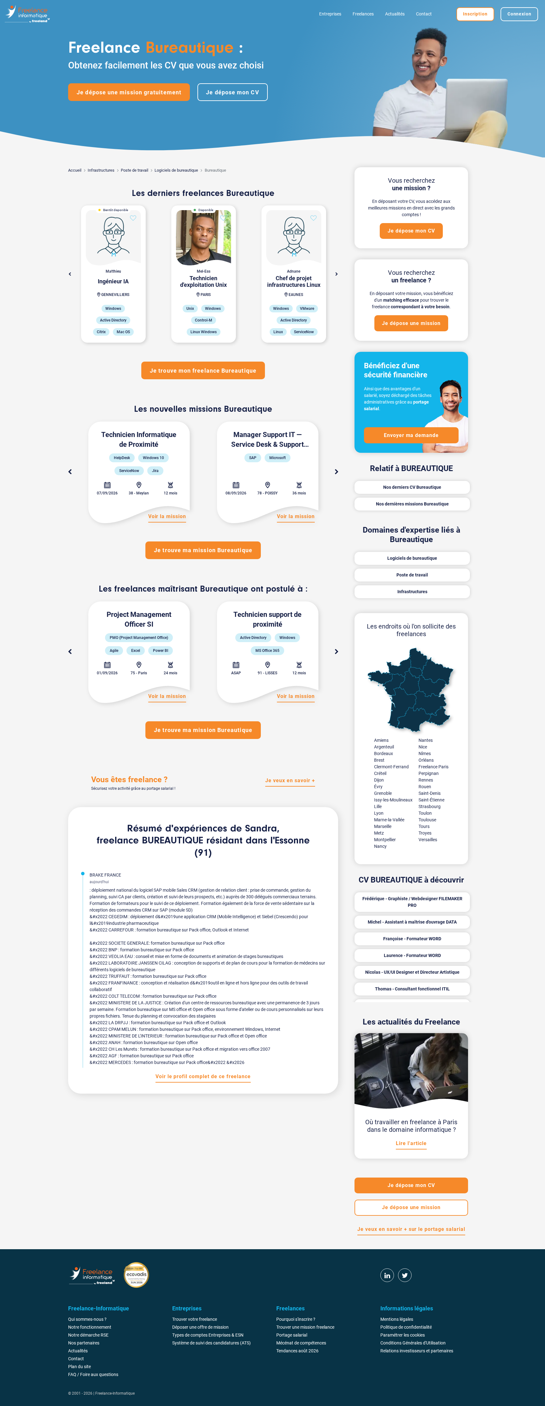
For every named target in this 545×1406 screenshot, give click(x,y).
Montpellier (385, 839)
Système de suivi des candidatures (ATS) (211, 1342)
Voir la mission (167, 516)
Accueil (74, 170)
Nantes (426, 740)
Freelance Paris (433, 766)
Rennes (426, 780)
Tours (424, 826)
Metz (379, 833)
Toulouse (427, 819)
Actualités (395, 13)
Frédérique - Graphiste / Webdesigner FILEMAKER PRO (412, 902)
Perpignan (429, 773)
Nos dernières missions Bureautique (412, 503)
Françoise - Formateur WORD (412, 938)
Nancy (380, 846)
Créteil (380, 773)
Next (336, 274)
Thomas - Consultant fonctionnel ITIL (412, 988)
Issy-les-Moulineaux (393, 799)
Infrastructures (101, 170)
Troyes (425, 833)
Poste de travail (134, 170)
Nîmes (425, 753)
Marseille (382, 826)
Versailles (428, 839)
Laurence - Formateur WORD (412, 955)
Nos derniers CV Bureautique (412, 487)
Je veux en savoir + (290, 780)
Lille (378, 806)
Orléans (426, 760)
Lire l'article (411, 1143)
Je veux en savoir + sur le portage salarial (411, 1229)
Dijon (379, 780)
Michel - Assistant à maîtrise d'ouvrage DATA (412, 922)
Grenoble (383, 793)
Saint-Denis (430, 793)
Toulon (425, 813)
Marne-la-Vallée (389, 819)
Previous (70, 472)
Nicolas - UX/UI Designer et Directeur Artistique (412, 972)
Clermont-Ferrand (391, 766)
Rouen (425, 786)
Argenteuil (384, 746)
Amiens (381, 740)
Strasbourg (430, 806)
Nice (423, 746)
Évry (378, 786)
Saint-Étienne (431, 799)
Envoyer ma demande (411, 435)
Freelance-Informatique (115, 1393)
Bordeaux (383, 753)
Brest (379, 760)
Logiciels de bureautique (176, 170)
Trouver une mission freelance (305, 1327)
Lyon (379, 813)
